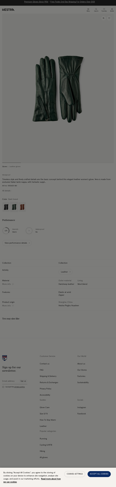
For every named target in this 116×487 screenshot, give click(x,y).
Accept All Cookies (99, 474)
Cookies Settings (75, 474)
